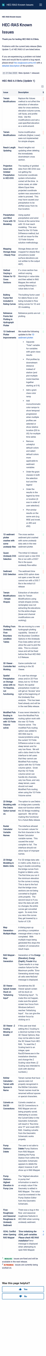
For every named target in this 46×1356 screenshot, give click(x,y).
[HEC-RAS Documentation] (3, 4)
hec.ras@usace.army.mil (25, 63)
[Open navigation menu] (40, 5)
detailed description (11, 66)
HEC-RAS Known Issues (20, 4)
